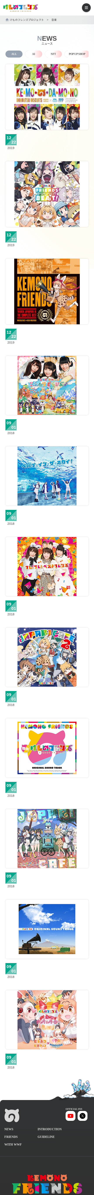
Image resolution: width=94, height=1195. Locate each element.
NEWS (8, 1129)
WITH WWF (13, 1144)
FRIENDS (11, 1137)
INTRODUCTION (50, 1129)
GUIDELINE (46, 1137)
